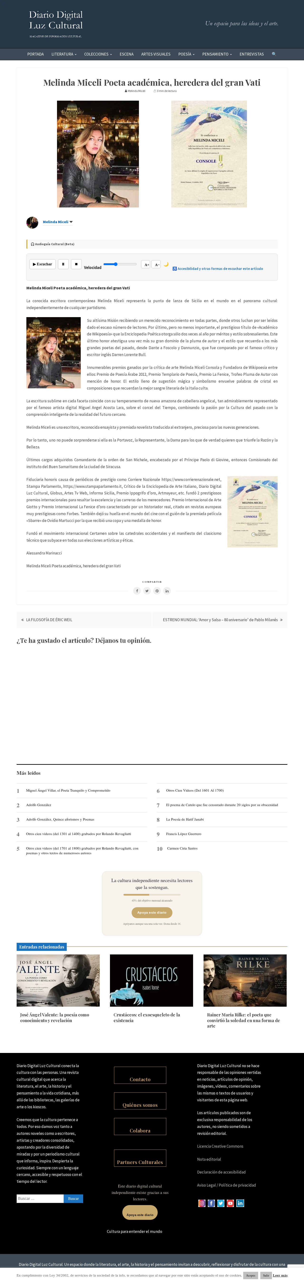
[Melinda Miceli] (32, 227)
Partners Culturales (140, 1162)
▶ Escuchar (42, 264)
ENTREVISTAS (252, 54)
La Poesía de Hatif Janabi (185, 819)
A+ (147, 265)
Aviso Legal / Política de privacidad (226, 1185)
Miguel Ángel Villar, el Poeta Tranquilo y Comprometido (68, 790)
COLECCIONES (96, 54)
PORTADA (35, 54)
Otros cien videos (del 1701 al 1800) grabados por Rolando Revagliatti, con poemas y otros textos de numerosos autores (82, 850)
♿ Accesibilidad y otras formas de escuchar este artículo (217, 268)
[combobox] (50, 1198)
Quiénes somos (140, 1105)
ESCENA (126, 54)
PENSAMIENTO (215, 54)
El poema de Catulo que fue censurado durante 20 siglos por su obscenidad (222, 804)
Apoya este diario (151, 912)
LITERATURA (62, 54)
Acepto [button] (250, 1275)
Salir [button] (266, 1275)
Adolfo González (38, 804)
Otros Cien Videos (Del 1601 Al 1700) (195, 790)
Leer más (280, 1275)
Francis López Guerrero (183, 833)
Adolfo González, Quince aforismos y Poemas (60, 819)
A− (157, 265)
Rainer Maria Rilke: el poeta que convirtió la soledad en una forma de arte (243, 1020)
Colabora (140, 1130)
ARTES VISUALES (156, 54)
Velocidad (92, 267)
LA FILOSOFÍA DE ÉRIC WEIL (49, 619)
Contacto (140, 1079)
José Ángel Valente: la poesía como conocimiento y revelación (54, 1017)
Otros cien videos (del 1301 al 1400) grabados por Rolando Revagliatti (78, 833)
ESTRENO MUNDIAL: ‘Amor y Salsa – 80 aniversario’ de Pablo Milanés (220, 619)
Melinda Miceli (55, 221)
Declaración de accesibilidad (221, 1172)
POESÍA (184, 54)
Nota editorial (209, 1159)
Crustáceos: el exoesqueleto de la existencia (147, 1017)
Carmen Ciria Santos (182, 848)
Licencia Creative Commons (220, 1146)
